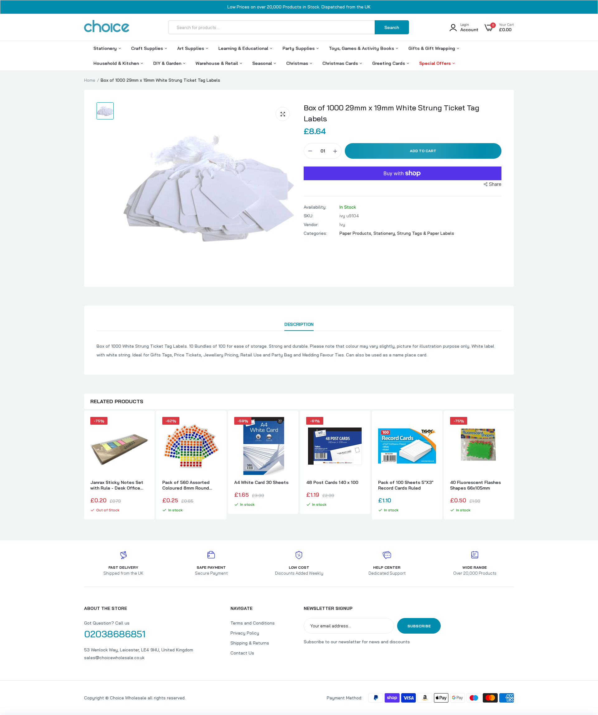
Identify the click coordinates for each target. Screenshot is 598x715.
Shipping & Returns (249, 643)
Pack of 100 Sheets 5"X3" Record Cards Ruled (406, 485)
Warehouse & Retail (217, 63)
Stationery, (385, 233)
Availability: (315, 207)
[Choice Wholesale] (106, 27)
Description (298, 324)
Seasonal (262, 63)
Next (514, 466)
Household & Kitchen (116, 63)
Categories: (315, 233)
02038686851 (114, 634)
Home (89, 80)
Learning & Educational (243, 48)
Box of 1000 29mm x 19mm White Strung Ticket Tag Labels (391, 113)
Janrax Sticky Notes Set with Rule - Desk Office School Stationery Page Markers (116, 485)
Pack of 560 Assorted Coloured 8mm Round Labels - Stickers (186, 485)
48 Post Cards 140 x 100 (332, 482)
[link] (142, 427)
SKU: (308, 216)
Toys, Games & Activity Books (362, 48)
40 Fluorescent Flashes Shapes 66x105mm (475, 485)
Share (495, 184)
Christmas (297, 63)
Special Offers (435, 63)
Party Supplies (299, 48)
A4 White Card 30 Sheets (261, 482)
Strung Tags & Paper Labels (425, 233)
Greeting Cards (389, 63)
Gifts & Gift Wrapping (432, 48)
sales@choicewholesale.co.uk (114, 657)
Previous (84, 466)
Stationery (105, 48)
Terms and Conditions (252, 623)
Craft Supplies (147, 48)
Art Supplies (191, 48)
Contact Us (242, 653)
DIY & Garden (168, 63)
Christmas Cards (340, 63)
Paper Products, (356, 233)
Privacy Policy (244, 633)
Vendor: (311, 224)
